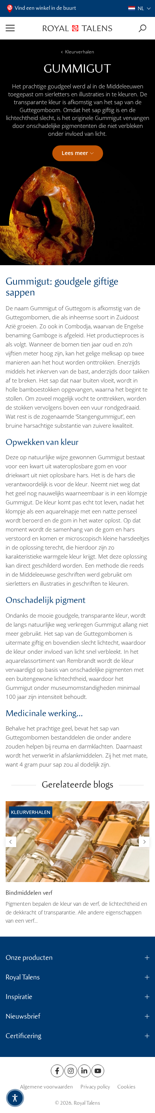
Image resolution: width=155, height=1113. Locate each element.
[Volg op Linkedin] (84, 1070)
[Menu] (21, 28)
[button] (140, 8)
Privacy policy (95, 1087)
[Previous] (11, 842)
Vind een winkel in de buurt (45, 8)
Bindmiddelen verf (29, 892)
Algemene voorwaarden (46, 1087)
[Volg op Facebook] (57, 1070)
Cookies (126, 1087)
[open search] (142, 28)
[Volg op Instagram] (70, 1070)
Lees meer (75, 152)
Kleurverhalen (79, 52)
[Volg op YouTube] (97, 1070)
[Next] (144, 842)
